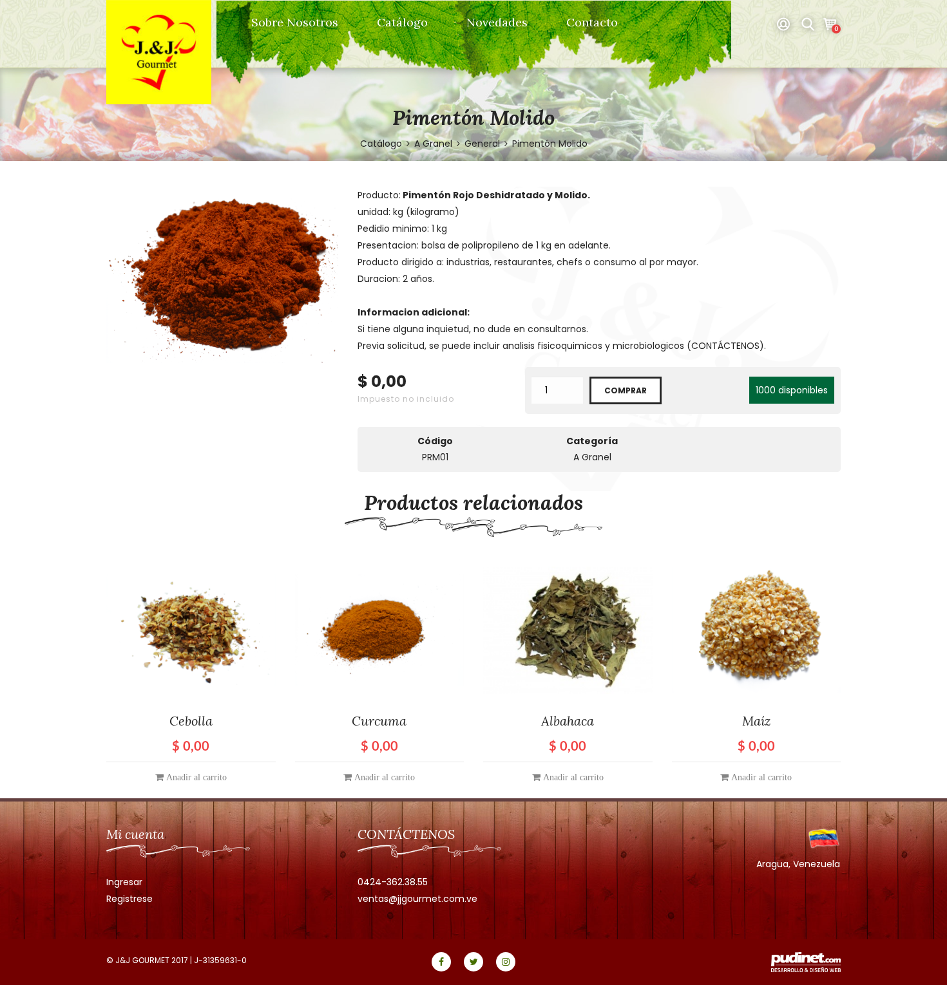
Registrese (129, 898)
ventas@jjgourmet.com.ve (417, 898)
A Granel (434, 143)
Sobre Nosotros (294, 22)
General (482, 143)
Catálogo (402, 22)
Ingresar (124, 882)
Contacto (592, 22)
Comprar (625, 390)
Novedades (497, 22)
